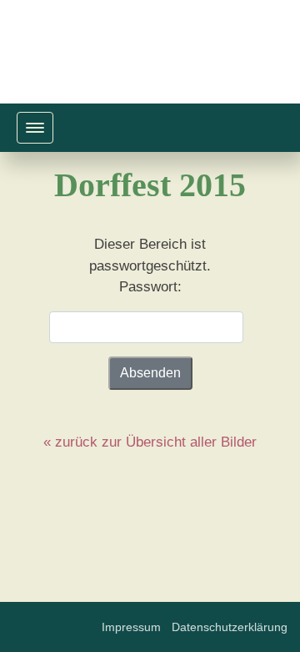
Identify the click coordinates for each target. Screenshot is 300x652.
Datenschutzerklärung (230, 627)
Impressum (131, 627)
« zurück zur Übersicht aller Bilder (150, 442)
